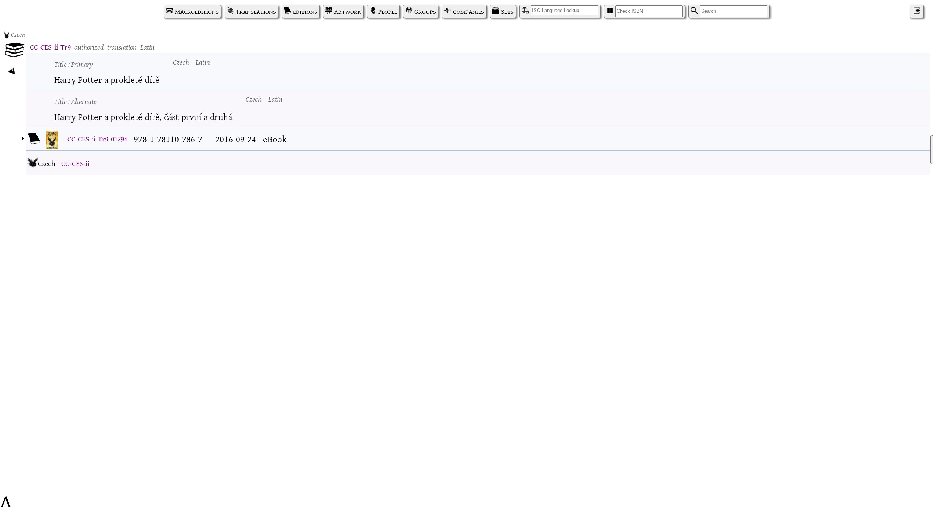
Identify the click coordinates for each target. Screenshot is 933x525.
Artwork (347, 11)
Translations (256, 11)
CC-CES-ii (75, 162)
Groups (425, 11)
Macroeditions (197, 11)
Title (73, 63)
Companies (468, 11)
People (387, 11)
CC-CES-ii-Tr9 (50, 46)
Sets (507, 11)
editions (305, 11)
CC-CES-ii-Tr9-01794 (97, 138)
